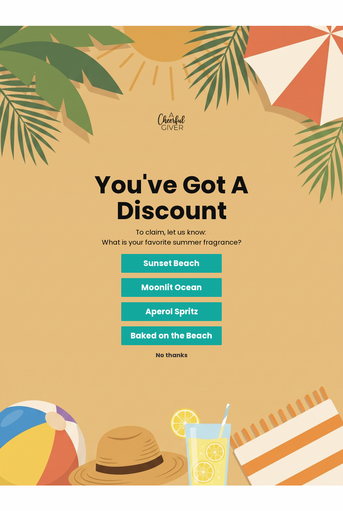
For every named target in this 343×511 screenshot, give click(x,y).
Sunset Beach (171, 263)
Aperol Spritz (171, 311)
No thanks (172, 355)
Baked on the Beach (171, 335)
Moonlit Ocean (171, 287)
